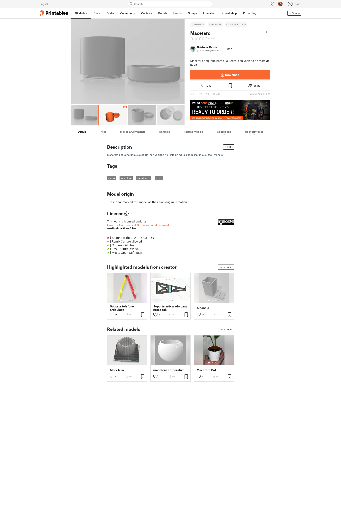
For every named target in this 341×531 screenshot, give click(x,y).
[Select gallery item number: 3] (127, 300)
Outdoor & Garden (237, 24)
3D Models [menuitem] (80, 13)
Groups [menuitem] (192, 13)
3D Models (199, 24)
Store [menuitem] (97, 13)
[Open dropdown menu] (266, 33)
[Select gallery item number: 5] (132, 300)
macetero (126, 178)
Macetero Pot (206, 370)
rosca (159, 178)
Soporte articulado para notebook (170, 308)
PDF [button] (229, 146)
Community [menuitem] (127, 13)
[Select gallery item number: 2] (124, 300)
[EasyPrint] (272, 4)
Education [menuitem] (209, 13)
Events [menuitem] (177, 13)
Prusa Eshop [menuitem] (229, 13)
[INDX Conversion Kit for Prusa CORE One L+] (230, 110)
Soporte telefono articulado (122, 308)
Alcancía (203, 308)
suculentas (143, 178)
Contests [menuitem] (146, 13)
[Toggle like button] (112, 314)
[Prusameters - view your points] (280, 4)
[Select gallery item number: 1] (121, 300)
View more (226, 267)
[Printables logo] (54, 13)
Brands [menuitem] (162, 13)
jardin (111, 178)
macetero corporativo (168, 370)
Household (216, 24)
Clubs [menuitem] (110, 13)
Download (232, 74)
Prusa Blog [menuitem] (249, 13)
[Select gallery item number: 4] (130, 300)
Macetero (117, 370)
